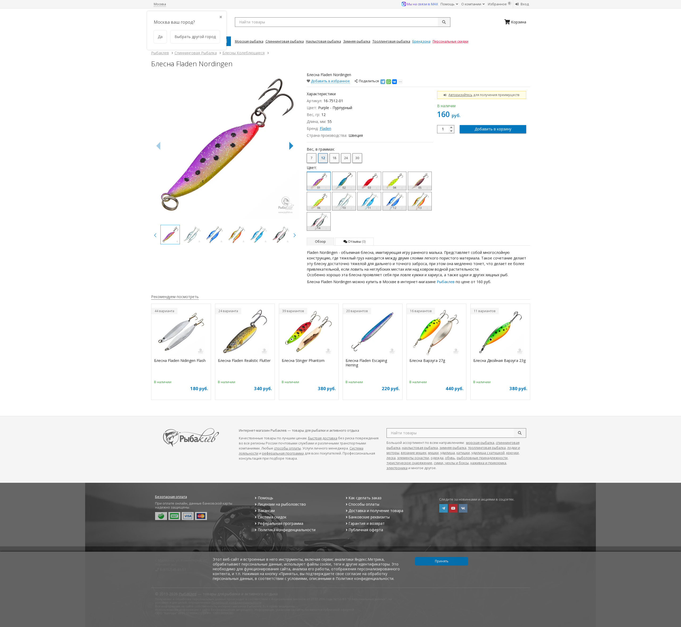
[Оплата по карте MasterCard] (201, 516)
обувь (450, 458)
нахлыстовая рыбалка (420, 448)
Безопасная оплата (171, 496)
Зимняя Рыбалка (356, 41)
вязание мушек (413, 453)
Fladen (325, 128)
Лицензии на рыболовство (282, 504)
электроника (397, 468)
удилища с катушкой (488, 453)
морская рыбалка (480, 442)
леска (391, 458)
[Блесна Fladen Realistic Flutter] (245, 332)
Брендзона (421, 41)
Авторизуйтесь (460, 95)
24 (346, 158)
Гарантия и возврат (366, 523)
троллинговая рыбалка (487, 448)
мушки (433, 453)
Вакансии (266, 510)
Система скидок (272, 516)
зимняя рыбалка (452, 448)
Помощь (448, 4)
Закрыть (673, 625)
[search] (520, 433)
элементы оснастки (413, 458)
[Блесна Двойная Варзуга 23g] (500, 332)
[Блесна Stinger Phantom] (308, 332)
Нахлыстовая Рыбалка (323, 41)
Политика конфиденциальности (286, 529)
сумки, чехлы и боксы (451, 463)
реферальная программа (283, 453)
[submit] (444, 22)
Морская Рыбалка (249, 41)
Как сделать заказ (364, 497)
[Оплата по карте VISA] (188, 516)
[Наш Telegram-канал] (443, 508)
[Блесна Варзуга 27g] (436, 332)
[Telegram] (382, 81)
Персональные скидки (450, 41)
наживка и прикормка (488, 463)
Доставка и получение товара (375, 510)
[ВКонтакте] (394, 81)
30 (357, 158)
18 (334, 158)
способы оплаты (287, 448)
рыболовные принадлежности (482, 458)
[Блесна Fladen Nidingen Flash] (181, 332)
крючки (512, 453)
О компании (471, 4)
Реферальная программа (280, 523)
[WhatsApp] (388, 81)
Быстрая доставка (322, 438)
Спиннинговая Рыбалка (284, 41)
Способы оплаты (363, 504)
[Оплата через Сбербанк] (161, 516)
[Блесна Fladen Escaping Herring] (372, 332)
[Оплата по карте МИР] (174, 516)
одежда (437, 458)
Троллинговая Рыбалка (391, 41)
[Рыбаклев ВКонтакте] (463, 508)
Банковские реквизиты (369, 516)
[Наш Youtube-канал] (453, 508)
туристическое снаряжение (409, 463)
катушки (463, 453)
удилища (447, 453)
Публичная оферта (365, 529)
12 (323, 158)
